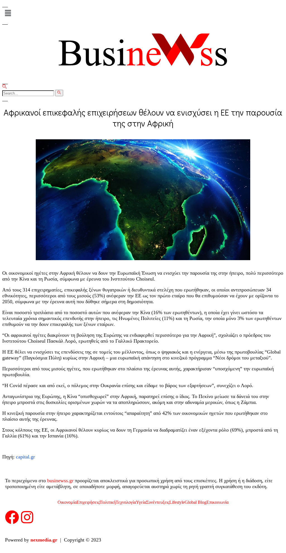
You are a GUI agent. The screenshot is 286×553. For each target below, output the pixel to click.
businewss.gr (60, 480)
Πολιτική (107, 502)
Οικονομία (67, 502)
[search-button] (59, 93)
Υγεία (141, 502)
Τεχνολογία (126, 502)
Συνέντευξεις (157, 502)
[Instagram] (27, 518)
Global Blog (195, 502)
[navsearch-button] (4, 87)
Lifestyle (177, 502)
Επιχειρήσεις (88, 502)
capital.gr (25, 457)
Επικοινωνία (217, 502)
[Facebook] (12, 518)
